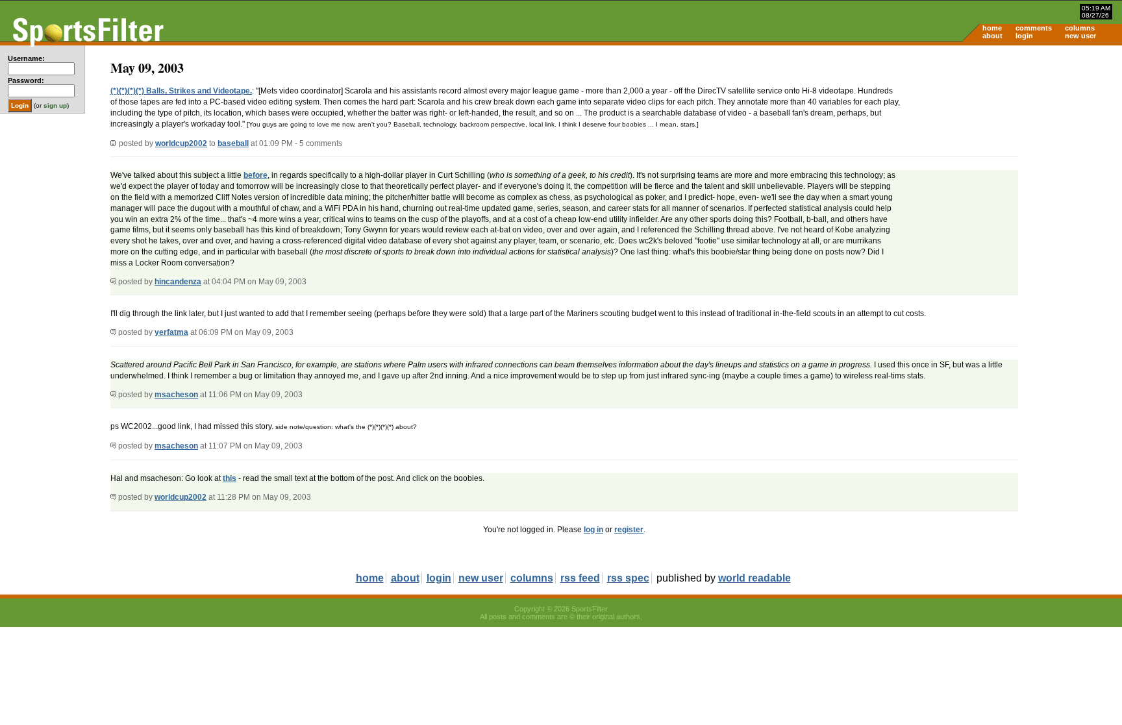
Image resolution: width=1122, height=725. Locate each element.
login (1024, 36)
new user (1080, 36)
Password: (26, 80)
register (628, 529)
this (229, 478)
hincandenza (178, 281)
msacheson (176, 394)
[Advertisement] (1012, 147)
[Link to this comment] (113, 281)
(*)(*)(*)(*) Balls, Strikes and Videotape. (181, 90)
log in (593, 529)
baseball (233, 143)
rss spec (628, 578)
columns (1080, 28)
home (992, 28)
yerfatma (171, 332)
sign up (55, 105)
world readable (754, 578)
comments (1034, 28)
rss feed (580, 578)
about (992, 36)
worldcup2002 (181, 143)
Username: (26, 58)
